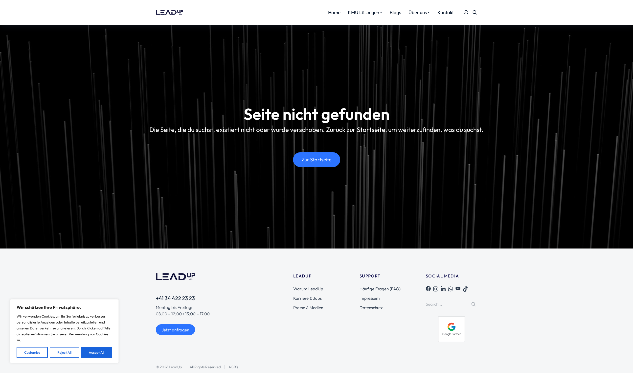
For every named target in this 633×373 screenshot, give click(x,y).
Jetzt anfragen (175, 329)
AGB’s (233, 367)
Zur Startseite (317, 159)
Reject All (64, 352)
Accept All (96, 352)
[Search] (473, 304)
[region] (64, 331)
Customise (32, 352)
